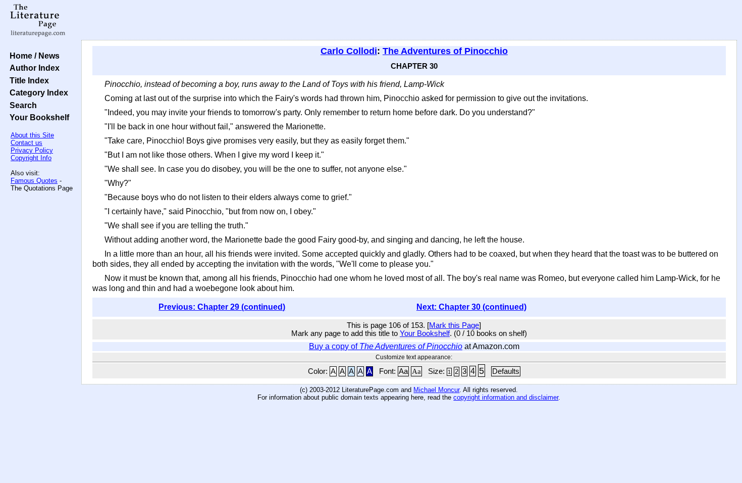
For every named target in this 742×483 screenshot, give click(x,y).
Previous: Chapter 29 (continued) (221, 307)
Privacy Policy (32, 150)
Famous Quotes (34, 180)
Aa (403, 371)
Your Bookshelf (37, 117)
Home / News (33, 55)
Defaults (505, 371)
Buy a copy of (385, 346)
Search (21, 105)
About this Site (32, 135)
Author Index (33, 67)
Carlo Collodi (349, 51)
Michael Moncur (436, 390)
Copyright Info (31, 158)
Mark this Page (454, 325)
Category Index (37, 92)
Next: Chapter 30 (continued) (471, 307)
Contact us (26, 143)
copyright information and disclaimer (505, 397)
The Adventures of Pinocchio (445, 51)
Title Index (27, 80)
